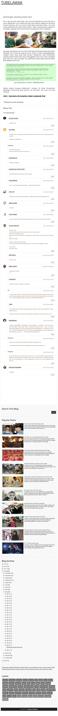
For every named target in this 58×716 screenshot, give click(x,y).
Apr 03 (8, 643)
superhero (10, 689)
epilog (30, 696)
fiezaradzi (12, 279)
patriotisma (18, 693)
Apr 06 (8, 636)
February (7, 655)
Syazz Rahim (13, 214)
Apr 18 (8, 612)
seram (24, 683)
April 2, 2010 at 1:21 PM (48, 279)
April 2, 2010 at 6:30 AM (48, 158)
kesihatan (21, 689)
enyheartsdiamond (15, 367)
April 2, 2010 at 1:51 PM (48, 290)
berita (19, 696)
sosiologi (19, 680)
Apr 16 (8, 617)
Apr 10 (8, 629)
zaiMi (10, 304)
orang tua (11, 683)
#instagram (35, 667)
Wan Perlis (12, 255)
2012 (5, 566)
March (7, 653)
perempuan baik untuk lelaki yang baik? (34, 503)
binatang (5, 683)
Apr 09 (8, 631)
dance (16, 689)
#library (26, 667)
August (7, 582)
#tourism (22, 669)
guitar (34, 696)
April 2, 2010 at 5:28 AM (48, 145)
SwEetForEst (13, 266)
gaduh (37, 683)
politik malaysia (51, 689)
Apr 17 (8, 615)
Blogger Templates (32, 709)
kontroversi (12, 680)
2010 (5, 571)
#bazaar (32, 669)
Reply (52, 125)
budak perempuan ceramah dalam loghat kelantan (37, 530)
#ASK (53, 667)
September (8, 580)
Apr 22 (8, 603)
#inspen (27, 669)
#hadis (50, 669)
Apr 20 (8, 608)
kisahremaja (13, 158)
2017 (5, 564)
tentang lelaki (12, 686)
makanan (38, 693)
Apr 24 (8, 601)
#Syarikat (10, 667)
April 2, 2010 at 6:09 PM (48, 320)
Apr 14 (8, 622)
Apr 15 (8, 619)
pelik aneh (18, 683)
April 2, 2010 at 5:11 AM (48, 118)
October (7, 578)
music (45, 680)
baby (28, 683)
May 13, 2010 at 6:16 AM (48, 367)
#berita (8, 669)
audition (11, 693)
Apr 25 (8, 598)
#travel (41, 669)
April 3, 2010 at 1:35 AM (48, 352)
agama (40, 680)
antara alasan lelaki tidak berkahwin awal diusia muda (38, 477)
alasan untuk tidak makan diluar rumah (34, 424)
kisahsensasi (13, 180)
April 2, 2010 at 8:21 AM (48, 203)
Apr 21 (8, 605)
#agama (4, 669)
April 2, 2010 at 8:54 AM (48, 214)
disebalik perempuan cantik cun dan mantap (35, 463)
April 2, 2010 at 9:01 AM (48, 225)
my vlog (9, 696)
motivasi (5, 680)
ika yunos (12, 129)
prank (4, 689)
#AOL (44, 667)
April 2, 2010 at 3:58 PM (48, 304)
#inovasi (37, 669)
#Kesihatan (5, 667)
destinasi (25, 693)
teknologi (5, 686)
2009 (5, 660)
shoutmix (5, 699)
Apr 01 (8, 650)
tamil (4, 696)
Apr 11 (8, 626)
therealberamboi (49, 53)
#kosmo (13, 669)
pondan (44, 693)
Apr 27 (8, 594)
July (6, 585)
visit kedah (48, 696)
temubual (24, 696)
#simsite (48, 667)
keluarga (48, 683)
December (8, 573)
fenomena (31, 693)
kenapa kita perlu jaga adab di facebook (34, 516)
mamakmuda (13, 320)
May (6, 589)
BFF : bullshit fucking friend (31, 543)
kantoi (42, 683)
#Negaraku (16, 667)
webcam (20, 686)
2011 (5, 569)
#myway (40, 667)
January (7, 657)
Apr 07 (8, 633)
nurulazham (13, 203)
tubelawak (40, 696)
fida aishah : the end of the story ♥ (33, 490)
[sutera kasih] (13, 118)
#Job (30, 667)
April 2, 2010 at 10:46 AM (48, 266)
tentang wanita (44, 686)
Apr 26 (8, 596)
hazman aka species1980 (17, 169)
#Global (22, 667)
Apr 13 (8, 624)
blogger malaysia (28, 686)
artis (36, 680)
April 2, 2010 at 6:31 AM (48, 180)
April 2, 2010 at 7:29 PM (48, 338)
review (36, 686)
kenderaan (28, 689)
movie (33, 683)
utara (34, 689)
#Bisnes (46, 669)
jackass (25, 680)
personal (31, 680)
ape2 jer (11, 192)
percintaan (52, 686)
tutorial (50, 680)
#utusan (17, 669)
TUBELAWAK (12, 2)
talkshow (5, 693)
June (6, 587)
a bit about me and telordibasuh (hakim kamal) (36, 437)
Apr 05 (8, 638)
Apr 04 (8, 640)
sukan (14, 696)
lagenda (43, 689)
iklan (38, 689)
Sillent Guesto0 (14, 226)
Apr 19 (8, 610)
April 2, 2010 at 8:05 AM (48, 191)
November (8, 575)
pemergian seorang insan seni (14, 647)
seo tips (50, 693)
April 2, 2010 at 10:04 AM (48, 255)
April (6, 592)
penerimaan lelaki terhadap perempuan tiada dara (37, 450)
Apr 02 (8, 645)
